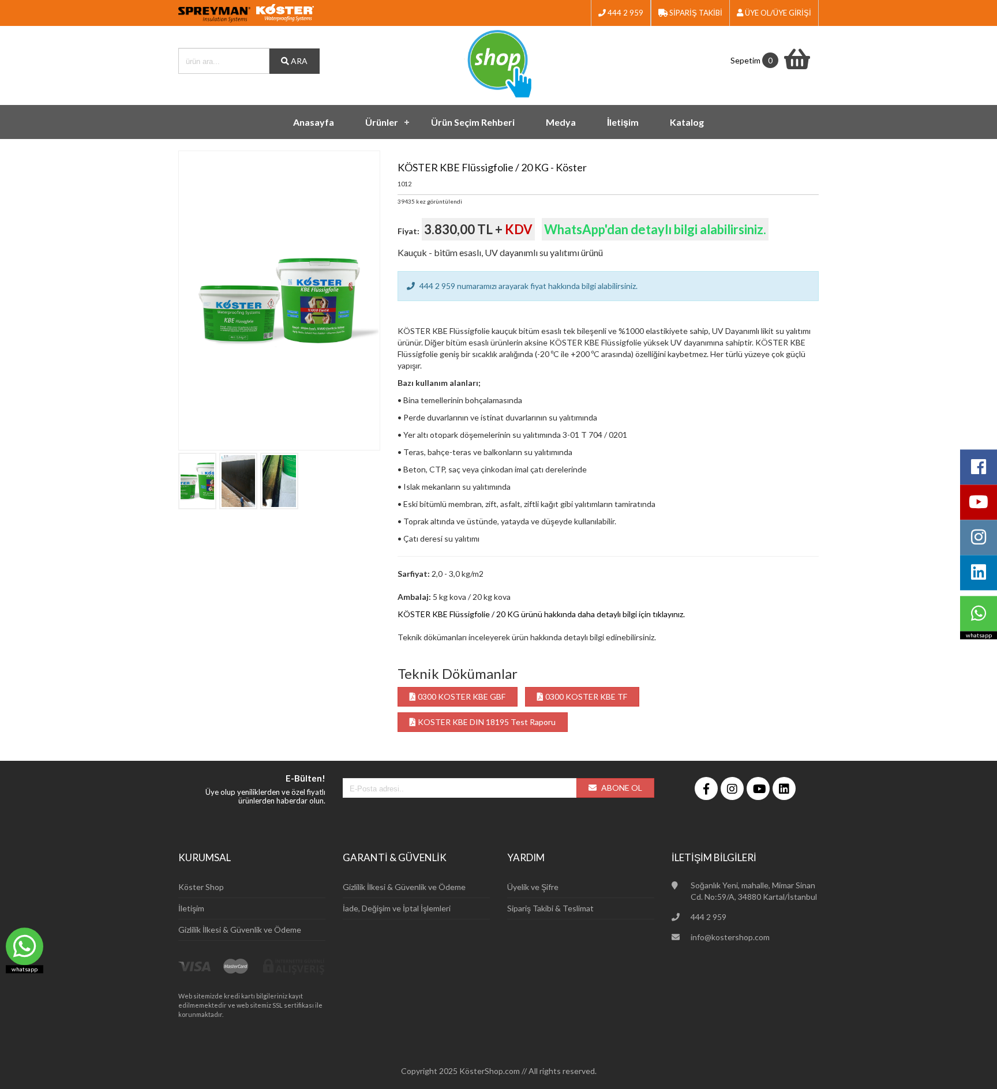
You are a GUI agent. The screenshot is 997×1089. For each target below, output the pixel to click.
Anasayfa (313, 122)
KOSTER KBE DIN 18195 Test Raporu (486, 722)
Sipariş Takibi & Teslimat (550, 908)
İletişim (623, 122)
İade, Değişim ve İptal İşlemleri (397, 908)
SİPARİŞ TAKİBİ (695, 12)
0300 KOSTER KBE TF (585, 696)
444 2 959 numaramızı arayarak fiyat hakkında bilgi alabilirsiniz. (528, 286)
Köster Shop (201, 887)
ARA (298, 61)
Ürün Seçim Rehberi (473, 122)
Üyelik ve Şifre (533, 887)
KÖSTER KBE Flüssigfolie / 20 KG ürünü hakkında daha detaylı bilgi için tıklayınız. (541, 614)
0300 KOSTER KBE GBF (460, 696)
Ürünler (381, 122)
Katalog (687, 122)
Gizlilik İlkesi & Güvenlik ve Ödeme (239, 929)
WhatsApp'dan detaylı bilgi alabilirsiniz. (655, 229)
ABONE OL (620, 788)
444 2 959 (624, 12)
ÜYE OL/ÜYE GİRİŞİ (777, 12)
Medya (561, 122)
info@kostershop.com (730, 937)
